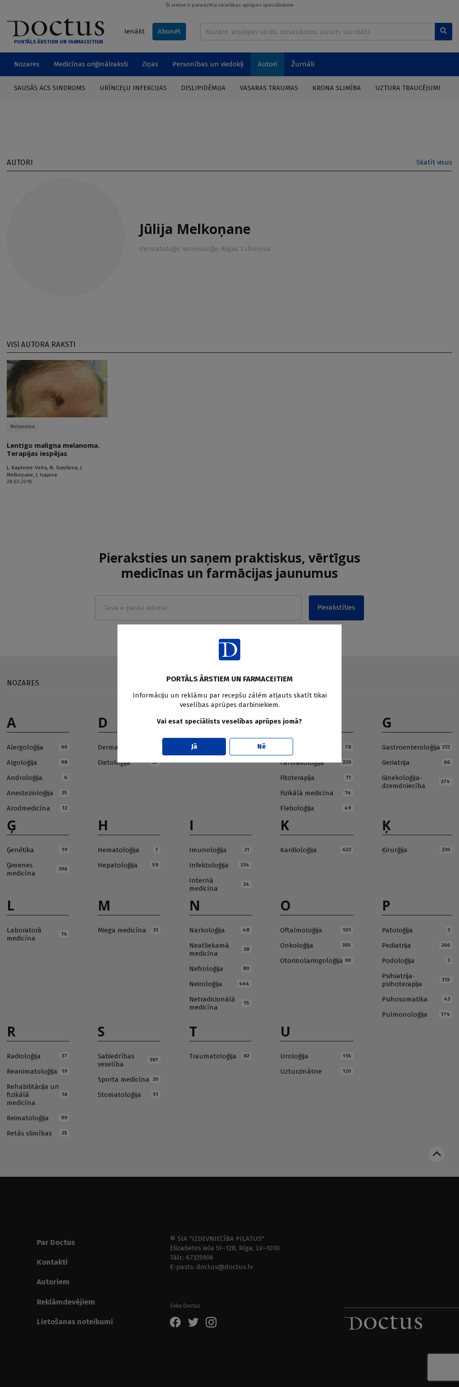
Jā (194, 746)
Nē (261, 746)
